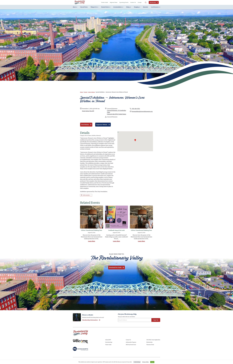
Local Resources (155, 7)
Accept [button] (152, 362)
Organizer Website (101, 124)
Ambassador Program (131, 342)
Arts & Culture (91, 92)
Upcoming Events (123, 2)
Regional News (113, 2)
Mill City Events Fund (131, 344)
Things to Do (94, 7)
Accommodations (117, 7)
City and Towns (84, 7)
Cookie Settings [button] (137, 362)
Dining (127, 7)
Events (85, 92)
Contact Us (133, 2)
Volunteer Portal (150, 344)
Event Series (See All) (88, 111)
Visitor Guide (104, 2)
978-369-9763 (136, 108)
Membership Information (90, 320)
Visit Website (85, 124)
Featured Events (105, 7)
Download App (108, 342)
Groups (139, 2)
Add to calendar (86, 195)
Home (81, 92)
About (74, 7)
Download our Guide (115, 267)
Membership (153, 2)
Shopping (136, 7)
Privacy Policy (145, 362)
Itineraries (145, 7)
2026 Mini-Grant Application (153, 339)
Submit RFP (108, 339)
